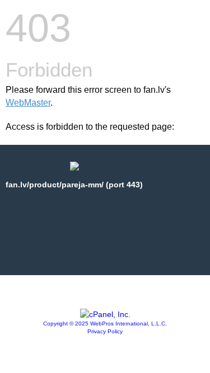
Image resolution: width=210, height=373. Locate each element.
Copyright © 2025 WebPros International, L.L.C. (105, 323)
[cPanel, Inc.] (105, 314)
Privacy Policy (105, 331)
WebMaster (28, 102)
